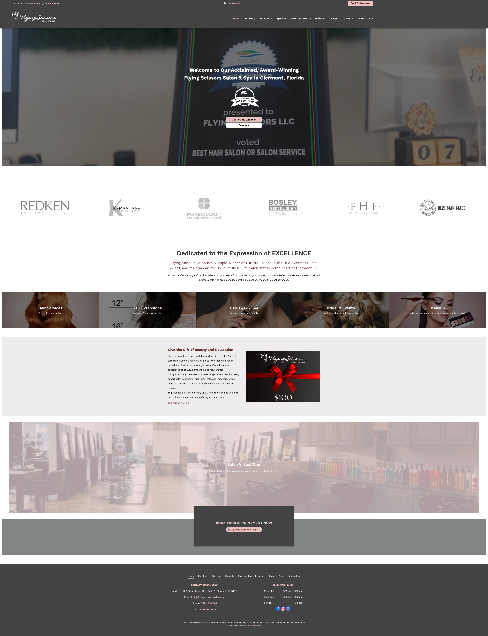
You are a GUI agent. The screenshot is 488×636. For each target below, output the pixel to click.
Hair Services (50, 308)
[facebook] (278, 608)
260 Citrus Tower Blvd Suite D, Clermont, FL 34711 (37, 3)
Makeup (437, 308)
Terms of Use (245, 625)
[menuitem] (235, 18)
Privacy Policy (256, 625)
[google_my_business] (288, 608)
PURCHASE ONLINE (178, 403)
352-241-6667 (209, 603)
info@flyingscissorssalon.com (208, 597)
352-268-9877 (208, 609)
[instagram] (283, 608)
